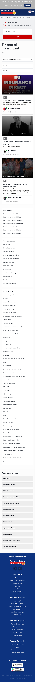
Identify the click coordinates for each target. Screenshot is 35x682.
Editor (5, 362)
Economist (6, 433)
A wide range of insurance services (17, 100)
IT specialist (7, 365)
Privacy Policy (17, 583)
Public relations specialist (11, 440)
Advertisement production (11, 334)
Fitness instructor (17, 629)
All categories (17, 591)
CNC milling (7, 394)
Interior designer (8, 265)
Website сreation (8, 251)
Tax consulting (7, 454)
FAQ (17, 589)
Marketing (6, 355)
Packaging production (10, 404)
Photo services (17, 635)
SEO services (7, 344)
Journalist (6, 390)
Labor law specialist (9, 419)
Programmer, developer (10, 330)
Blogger (5, 415)
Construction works (17, 652)
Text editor (6, 380)
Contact (17, 586)
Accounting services (9, 283)
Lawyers (5, 298)
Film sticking (7, 387)
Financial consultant (12, 214)
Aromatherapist (8, 422)
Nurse (17, 647)
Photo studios (7, 269)
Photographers (17, 627)
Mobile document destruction (12, 436)
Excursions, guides (9, 248)
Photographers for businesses (12, 316)
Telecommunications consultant (13, 450)
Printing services (8, 351)
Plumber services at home (11, 280)
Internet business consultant (12, 369)
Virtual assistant (8, 397)
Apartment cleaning (9, 273)
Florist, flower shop (17, 624)
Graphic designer (8, 309)
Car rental (6, 244)
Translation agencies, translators (13, 327)
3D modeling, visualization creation (14, 376)
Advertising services (9, 302)
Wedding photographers (11, 258)
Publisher (6, 461)
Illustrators (6, 337)
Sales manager (8, 426)
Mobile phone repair (17, 650)
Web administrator (9, 383)
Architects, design (17, 612)
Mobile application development (13, 358)
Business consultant (9, 305)
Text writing (7, 319)
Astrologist (17, 615)
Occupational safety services (12, 458)
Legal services (7, 276)
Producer (6, 411)
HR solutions (7, 408)
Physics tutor (17, 632)
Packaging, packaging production (14, 447)
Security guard (18, 609)
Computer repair (8, 341)
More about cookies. (16, 5)
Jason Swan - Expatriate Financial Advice (17, 143)
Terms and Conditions (17, 580)
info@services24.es (18, 557)
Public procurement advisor (11, 443)
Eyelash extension (8, 262)
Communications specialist (11, 348)
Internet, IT (17, 601)
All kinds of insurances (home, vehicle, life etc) (15, 185)
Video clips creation (9, 312)
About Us (17, 578)
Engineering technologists (11, 429)
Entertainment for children (11, 255)
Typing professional (9, 401)
